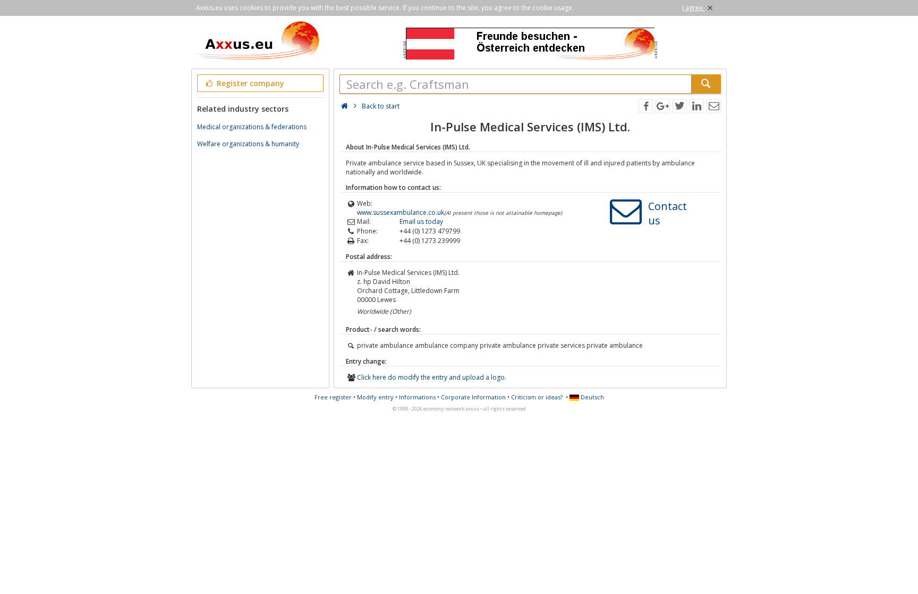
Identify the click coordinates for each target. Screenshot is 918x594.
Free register (333, 397)
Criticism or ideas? (537, 397)
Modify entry (375, 397)
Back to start (381, 106)
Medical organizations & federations (252, 126)
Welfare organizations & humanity (248, 143)
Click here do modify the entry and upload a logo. (431, 377)
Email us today (421, 221)
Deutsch (591, 397)
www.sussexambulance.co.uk (400, 212)
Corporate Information (473, 397)
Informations (417, 397)
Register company (249, 83)
